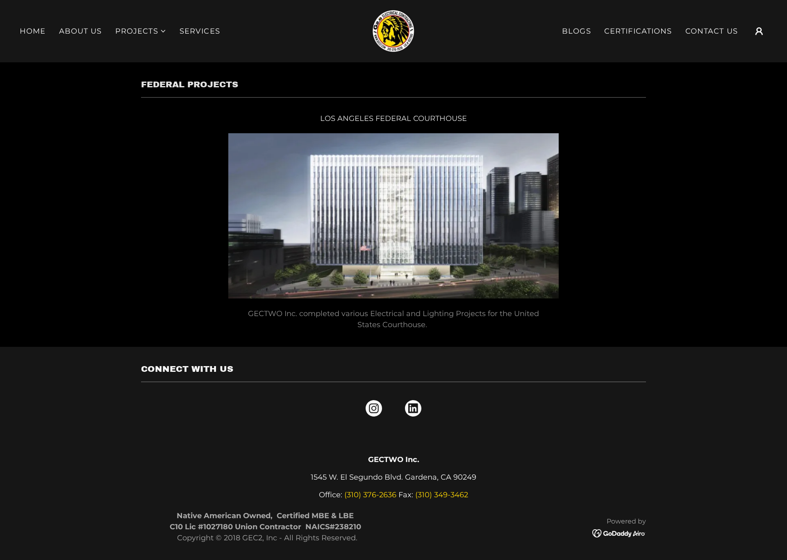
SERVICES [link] (200, 31)
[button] (140, 31)
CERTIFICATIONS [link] (638, 31)
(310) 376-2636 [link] (370, 494)
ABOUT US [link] (80, 31)
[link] (393, 30)
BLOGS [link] (576, 31)
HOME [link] (33, 31)
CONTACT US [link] (711, 31)
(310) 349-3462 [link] (441, 494)
